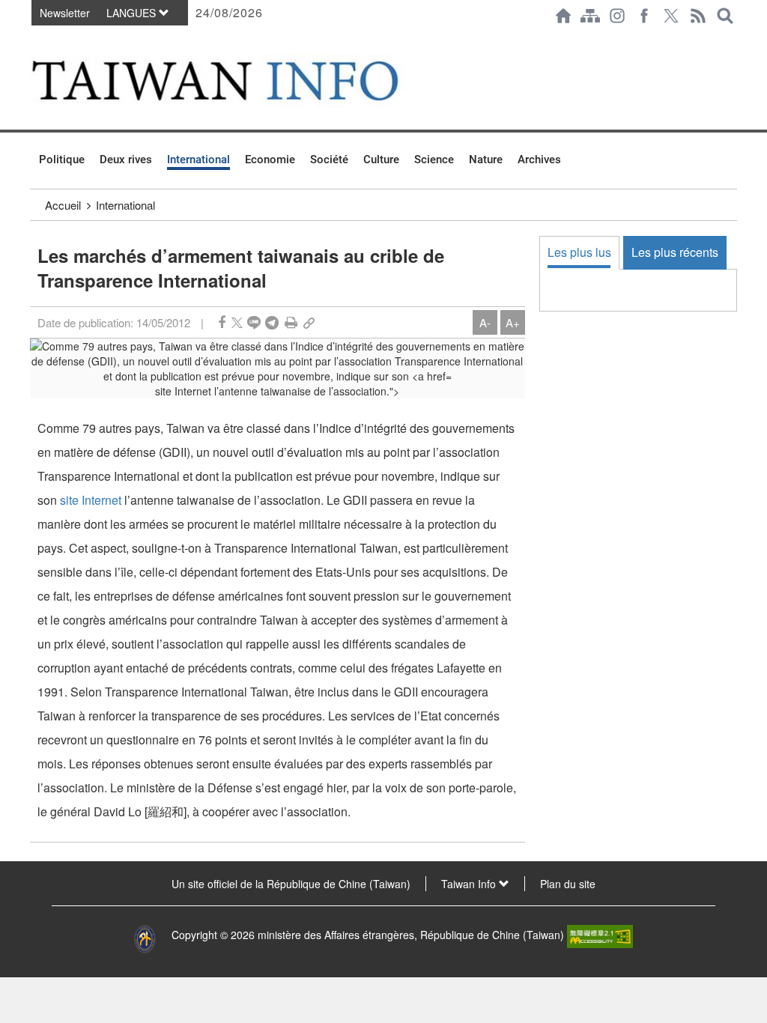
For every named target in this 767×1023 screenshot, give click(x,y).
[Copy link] (309, 322)
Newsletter (65, 12)
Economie (270, 159)
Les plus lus (579, 252)
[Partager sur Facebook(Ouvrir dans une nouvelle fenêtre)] (221, 322)
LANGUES (132, 12)
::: (34, 38)
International (198, 159)
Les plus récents (674, 252)
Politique (62, 159)
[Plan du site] (590, 16)
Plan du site (567, 883)
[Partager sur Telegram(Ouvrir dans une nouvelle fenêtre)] (272, 322)
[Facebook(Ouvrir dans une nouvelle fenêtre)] (644, 16)
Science (434, 159)
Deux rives (126, 159)
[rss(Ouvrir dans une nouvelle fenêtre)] (698, 16)
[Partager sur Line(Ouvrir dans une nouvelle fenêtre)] (254, 322)
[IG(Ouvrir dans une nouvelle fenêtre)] (617, 16)
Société (329, 159)
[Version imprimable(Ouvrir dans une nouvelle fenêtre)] (291, 322)
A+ (513, 322)
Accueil (63, 205)
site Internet (90, 500)
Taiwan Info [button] (470, 883)
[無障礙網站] (600, 934)
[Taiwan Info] (238, 80)
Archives (539, 159)
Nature (486, 159)
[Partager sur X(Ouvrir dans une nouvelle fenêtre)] (237, 322)
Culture (381, 159)
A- (485, 322)
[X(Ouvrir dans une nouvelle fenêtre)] (671, 16)
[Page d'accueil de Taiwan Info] (563, 16)
